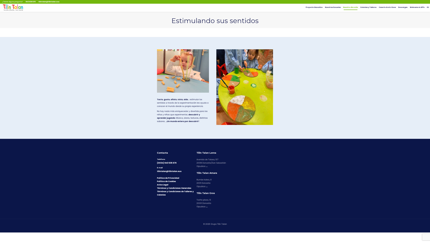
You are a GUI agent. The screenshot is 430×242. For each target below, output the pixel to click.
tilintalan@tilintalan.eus (48, 2)
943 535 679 (30, 2)
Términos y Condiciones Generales (174, 188)
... (207, 166)
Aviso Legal (162, 184)
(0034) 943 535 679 (166, 163)
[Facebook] (423, 2)
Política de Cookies (166, 181)
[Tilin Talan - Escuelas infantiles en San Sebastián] (13, 7)
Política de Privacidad (168, 178)
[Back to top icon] (419, 237)
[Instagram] (420, 2)
